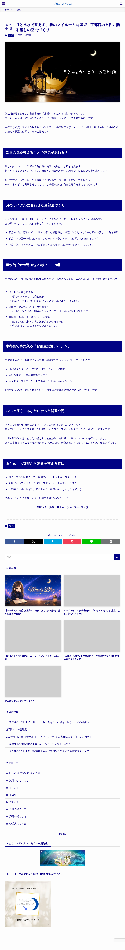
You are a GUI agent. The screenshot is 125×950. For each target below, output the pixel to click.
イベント (14, 787)
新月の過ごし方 (17, 809)
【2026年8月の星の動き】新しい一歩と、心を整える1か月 (38, 744)
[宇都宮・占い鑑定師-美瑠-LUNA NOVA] (62, 3)
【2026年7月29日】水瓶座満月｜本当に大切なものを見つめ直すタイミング (47, 751)
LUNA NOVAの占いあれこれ (24, 773)
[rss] (64, 833)
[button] (14, 541)
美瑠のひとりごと (19, 780)
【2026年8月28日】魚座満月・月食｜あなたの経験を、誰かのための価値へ (47, 722)
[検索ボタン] (121, 3)
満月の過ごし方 (17, 816)
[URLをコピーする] (110, 541)
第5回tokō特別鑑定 (16, 729)
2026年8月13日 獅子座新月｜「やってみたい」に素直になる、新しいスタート (49, 736)
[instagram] (60, 833)
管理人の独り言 (17, 823)
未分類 (11, 35)
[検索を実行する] (117, 557)
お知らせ (14, 802)
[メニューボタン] (3, 3)
